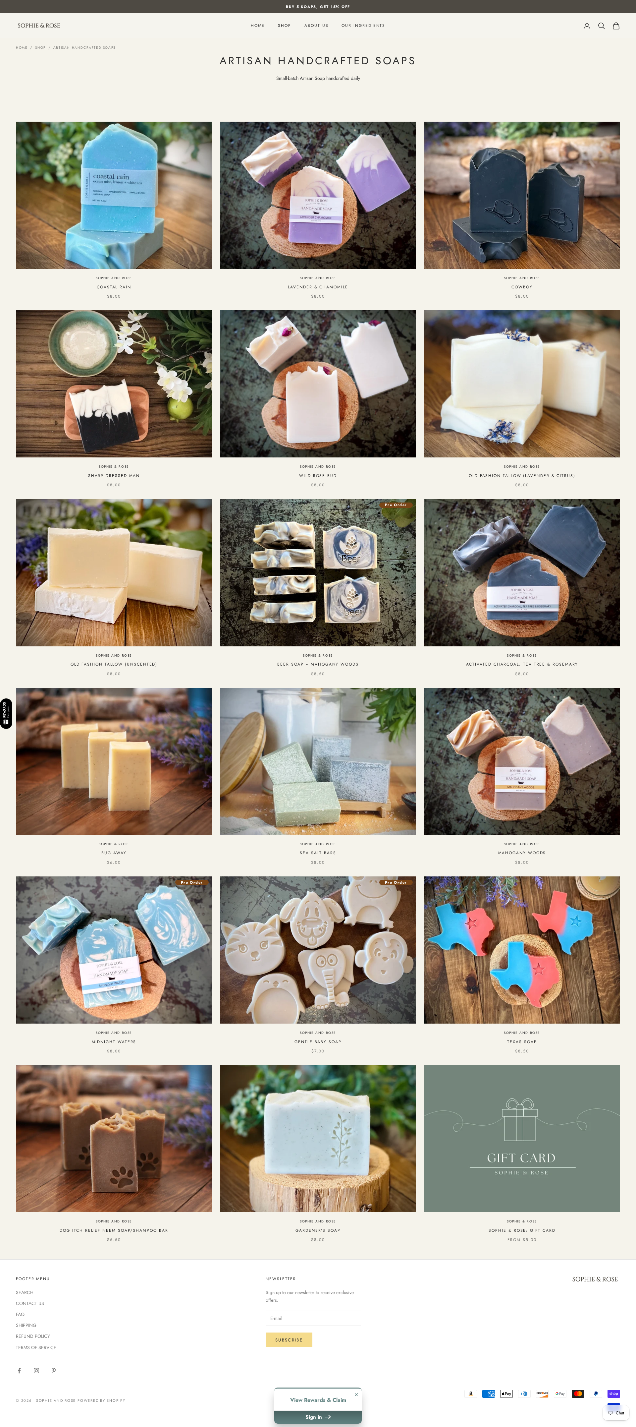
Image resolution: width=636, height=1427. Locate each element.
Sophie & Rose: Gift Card (522, 1230)
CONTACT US (30, 1303)
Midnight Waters (114, 1042)
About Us (316, 26)
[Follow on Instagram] (36, 1370)
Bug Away (113, 853)
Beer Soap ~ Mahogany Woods (318, 664)
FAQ (20, 1314)
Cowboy (522, 287)
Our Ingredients (363, 26)
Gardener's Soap (318, 1230)
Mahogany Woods (522, 853)
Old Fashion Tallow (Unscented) (114, 664)
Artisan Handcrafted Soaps (84, 47)
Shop (284, 26)
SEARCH (24, 1292)
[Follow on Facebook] (19, 1370)
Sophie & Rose (114, 466)
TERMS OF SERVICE (36, 1347)
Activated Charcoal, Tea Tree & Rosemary (522, 664)
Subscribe (289, 1340)
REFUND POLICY (33, 1336)
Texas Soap (522, 1042)
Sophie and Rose (114, 277)
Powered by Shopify (102, 1400)
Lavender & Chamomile (318, 287)
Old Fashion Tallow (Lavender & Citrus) (522, 476)
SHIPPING (26, 1325)
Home (258, 26)
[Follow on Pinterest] (53, 1370)
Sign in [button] (314, 1417)
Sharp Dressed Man (114, 476)
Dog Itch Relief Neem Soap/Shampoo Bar (114, 1230)
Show (6, 713)
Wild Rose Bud (318, 476)
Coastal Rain (114, 287)
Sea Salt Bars (318, 853)
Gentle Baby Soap (318, 1042)
